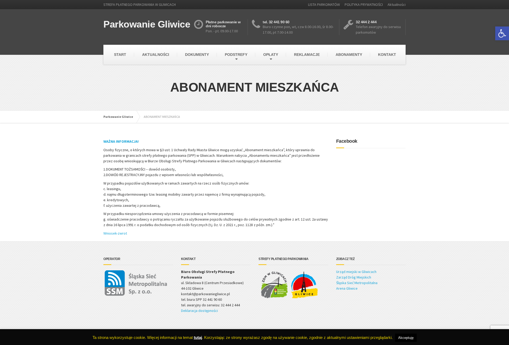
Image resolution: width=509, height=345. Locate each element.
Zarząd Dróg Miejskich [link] (353, 277)
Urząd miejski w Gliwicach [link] (356, 271)
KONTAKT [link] (387, 54)
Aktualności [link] (397, 4)
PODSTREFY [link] (236, 54)
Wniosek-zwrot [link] (115, 233)
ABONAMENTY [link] (349, 54)
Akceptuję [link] (406, 338)
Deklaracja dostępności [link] (199, 310)
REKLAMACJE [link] (307, 54)
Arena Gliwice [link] (347, 288)
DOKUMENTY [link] (197, 54)
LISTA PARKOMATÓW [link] (324, 4)
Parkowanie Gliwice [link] (118, 117)
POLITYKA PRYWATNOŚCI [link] (364, 4)
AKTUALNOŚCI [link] (155, 54)
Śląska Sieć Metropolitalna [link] (357, 282)
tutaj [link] (198, 337)
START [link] (120, 54)
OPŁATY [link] (270, 54)
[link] (502, 33)
